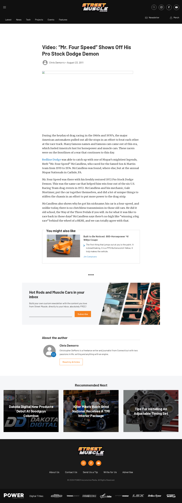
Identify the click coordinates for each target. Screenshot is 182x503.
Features (63, 19)
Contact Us (71, 472)
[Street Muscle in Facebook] (91, 463)
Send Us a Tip (90, 472)
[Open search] (154, 7)
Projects (39, 19)
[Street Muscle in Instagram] (83, 463)
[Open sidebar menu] (4, 7)
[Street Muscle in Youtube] (98, 463)
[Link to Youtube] (176, 7)
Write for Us (110, 472)
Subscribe (83, 314)
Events (51, 19)
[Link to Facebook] (169, 7)
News (18, 19)
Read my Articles (71, 362)
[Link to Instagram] (161, 7)
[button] (91, 101)
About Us (54, 472)
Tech (28, 19)
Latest (8, 19)
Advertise (127, 472)
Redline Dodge (51, 159)
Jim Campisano (90, 256)
